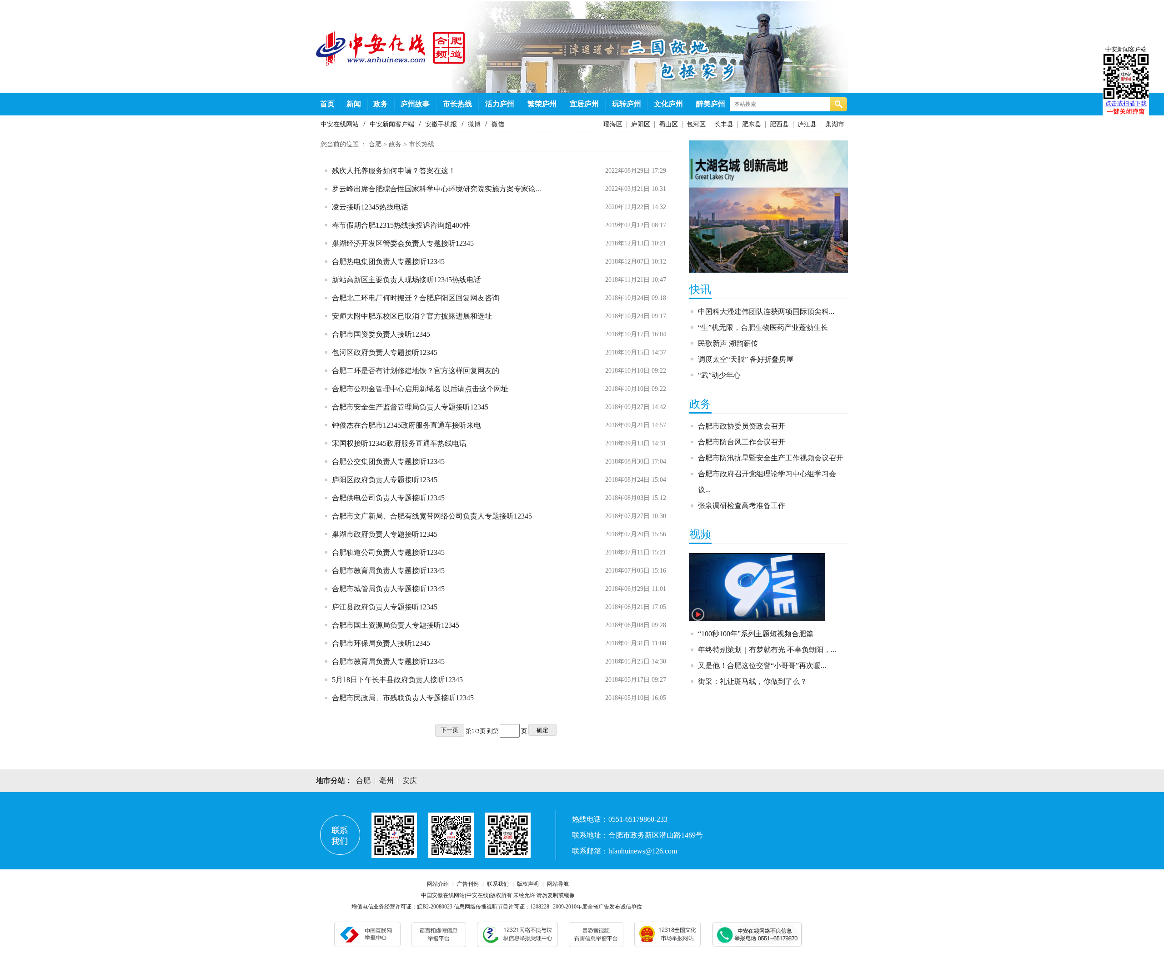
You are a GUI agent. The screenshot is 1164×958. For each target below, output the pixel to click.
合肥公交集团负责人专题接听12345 (388, 461)
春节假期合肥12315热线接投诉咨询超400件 (401, 225)
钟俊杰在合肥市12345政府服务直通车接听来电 (406, 425)
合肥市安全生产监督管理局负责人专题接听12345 (410, 407)
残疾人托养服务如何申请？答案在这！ (394, 171)
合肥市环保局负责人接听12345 (381, 643)
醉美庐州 (710, 104)
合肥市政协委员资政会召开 (741, 426)
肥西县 (779, 124)
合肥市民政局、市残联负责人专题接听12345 (403, 698)
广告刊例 (468, 884)
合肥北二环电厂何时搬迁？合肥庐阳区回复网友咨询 (415, 298)
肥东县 (751, 124)
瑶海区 (612, 124)
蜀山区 (668, 124)
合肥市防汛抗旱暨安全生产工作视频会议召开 (770, 458)
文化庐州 (668, 104)
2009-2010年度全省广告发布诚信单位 (597, 906)
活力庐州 (499, 104)
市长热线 (457, 104)
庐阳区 (640, 124)
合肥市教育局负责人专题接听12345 (388, 570)
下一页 (449, 730)
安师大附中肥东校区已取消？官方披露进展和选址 (412, 316)
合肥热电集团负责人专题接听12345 (388, 261)
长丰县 (723, 124)
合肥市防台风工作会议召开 (741, 442)
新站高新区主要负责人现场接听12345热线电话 (406, 280)
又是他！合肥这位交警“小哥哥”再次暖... (762, 665)
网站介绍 (438, 884)
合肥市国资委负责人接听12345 (381, 334)
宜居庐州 (584, 104)
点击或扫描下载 (1126, 103)
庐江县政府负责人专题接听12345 (384, 607)
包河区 (696, 124)
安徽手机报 (441, 124)
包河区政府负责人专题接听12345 (384, 352)
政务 (380, 104)
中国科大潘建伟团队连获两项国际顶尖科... (766, 311)
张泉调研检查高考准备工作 (741, 505)
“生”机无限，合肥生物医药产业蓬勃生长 (763, 327)
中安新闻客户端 (392, 124)
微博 (474, 124)
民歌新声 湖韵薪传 (728, 343)
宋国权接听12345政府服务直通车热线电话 (399, 443)
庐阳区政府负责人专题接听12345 (384, 480)
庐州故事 (415, 104)
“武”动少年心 (719, 375)
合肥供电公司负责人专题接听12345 (388, 498)
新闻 (353, 104)
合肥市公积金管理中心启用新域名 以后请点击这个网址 (420, 389)
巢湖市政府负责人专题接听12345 (384, 534)
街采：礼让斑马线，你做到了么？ (752, 681)
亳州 (386, 780)
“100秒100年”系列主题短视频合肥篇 (755, 634)
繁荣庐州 (542, 104)
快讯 (700, 289)
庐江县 (807, 124)
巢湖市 (834, 124)
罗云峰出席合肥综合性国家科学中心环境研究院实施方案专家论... (436, 189)
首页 (327, 104)
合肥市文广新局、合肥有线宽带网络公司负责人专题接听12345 (432, 516)
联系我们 (498, 884)
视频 (700, 534)
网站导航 (558, 884)
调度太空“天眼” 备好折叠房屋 (745, 359)
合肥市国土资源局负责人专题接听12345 (395, 625)
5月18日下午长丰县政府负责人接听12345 (397, 680)
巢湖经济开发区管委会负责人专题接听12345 (403, 243)
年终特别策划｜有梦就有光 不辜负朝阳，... (767, 650)
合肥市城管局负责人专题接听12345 (388, 589)
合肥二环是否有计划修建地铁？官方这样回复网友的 (415, 370)
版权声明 (528, 884)
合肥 (375, 144)
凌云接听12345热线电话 (370, 207)
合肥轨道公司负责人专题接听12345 (388, 552)
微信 (498, 124)
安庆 (409, 780)
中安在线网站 (340, 124)
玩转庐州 (626, 104)
